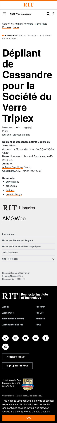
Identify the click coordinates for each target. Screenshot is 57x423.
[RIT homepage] (25, 296)
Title (37, 23)
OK (28, 418)
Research (40, 306)
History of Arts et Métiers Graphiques (21, 246)
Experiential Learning (13, 318)
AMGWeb (10, 35)
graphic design (14, 194)
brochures (11, 186)
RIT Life (40, 312)
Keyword (28, 23)
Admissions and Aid (12, 324)
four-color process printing (16, 134)
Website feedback (16, 356)
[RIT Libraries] (19, 207)
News (38, 324)
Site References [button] (10, 258)
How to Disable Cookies (37, 411)
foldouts (10, 190)
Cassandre (8, 170)
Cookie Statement (12, 411)
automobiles (12, 181)
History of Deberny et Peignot (17, 240)
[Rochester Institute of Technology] (28, 4)
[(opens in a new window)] (5, 338)
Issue (16, 27)
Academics (8, 312)
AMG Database (10, 252)
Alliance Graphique (12, 167)
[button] (4, 14)
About (5, 306)
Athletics (40, 318)
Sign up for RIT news (17, 365)
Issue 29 (7, 127)
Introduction (8, 234)
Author (18, 23)
